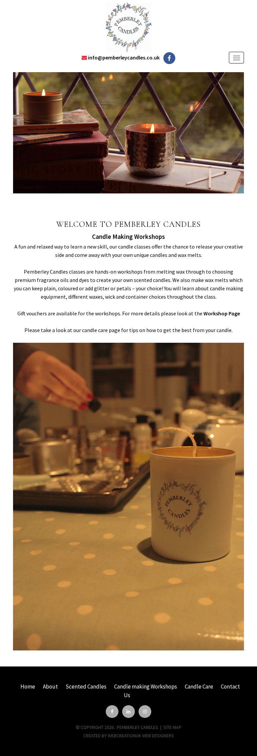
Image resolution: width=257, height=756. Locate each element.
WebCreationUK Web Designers (141, 736)
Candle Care (199, 686)
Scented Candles (86, 686)
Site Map (172, 727)
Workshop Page (221, 313)
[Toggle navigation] (236, 57)
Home (27, 686)
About (50, 686)
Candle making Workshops (145, 686)
